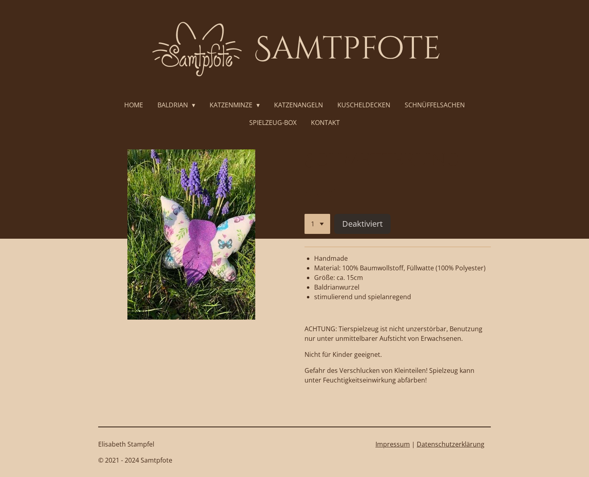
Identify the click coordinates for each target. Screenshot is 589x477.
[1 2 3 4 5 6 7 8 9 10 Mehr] (317, 224)
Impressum (392, 444)
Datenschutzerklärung (450, 444)
